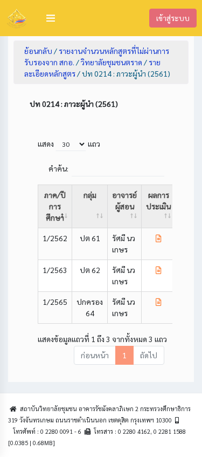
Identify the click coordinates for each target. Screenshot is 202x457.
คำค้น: (58, 169)
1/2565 (55, 301)
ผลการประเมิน (158, 200)
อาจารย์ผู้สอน (124, 200)
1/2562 (55, 238)
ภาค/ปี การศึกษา (55, 206)
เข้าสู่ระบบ (173, 18)
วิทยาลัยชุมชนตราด (111, 62)
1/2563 (55, 270)
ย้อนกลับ (38, 51)
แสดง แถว (69, 143)
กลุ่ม (89, 195)
